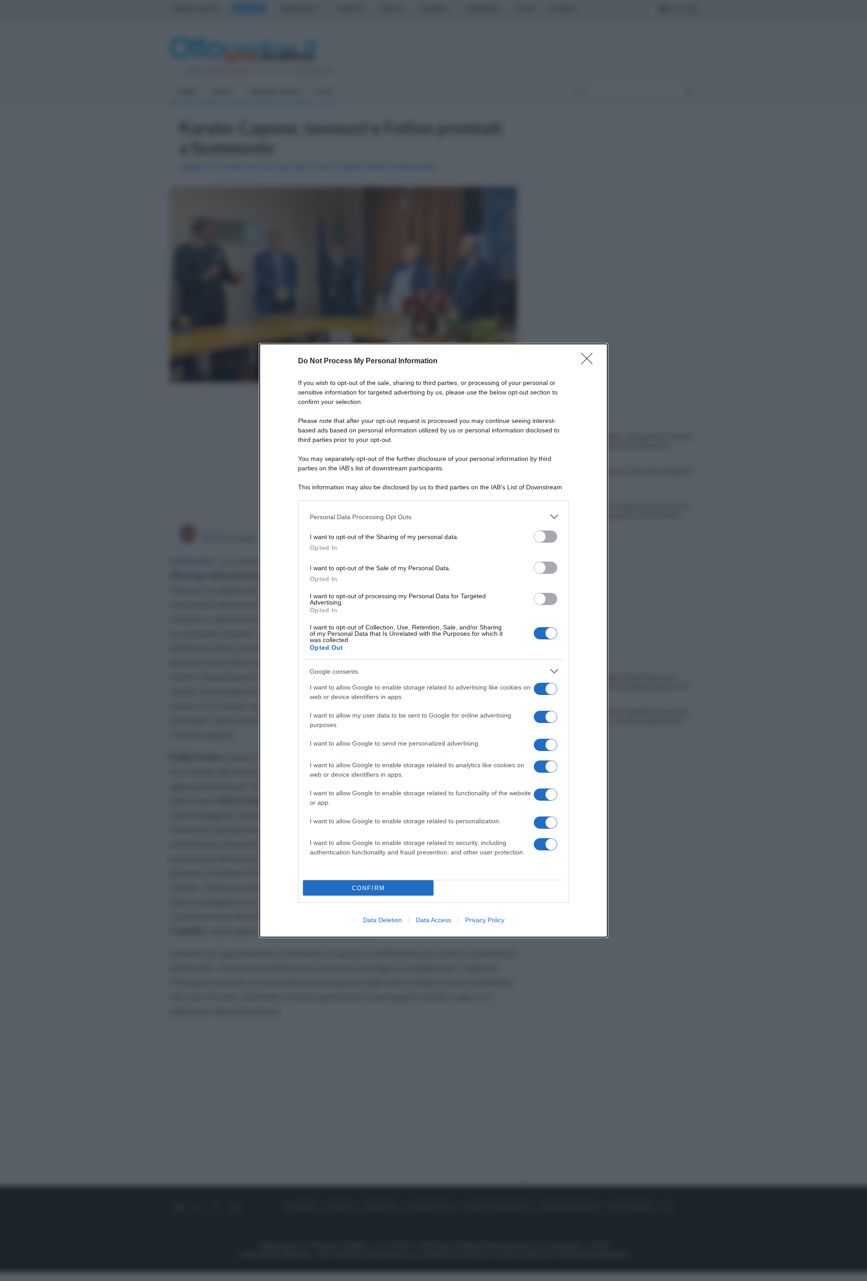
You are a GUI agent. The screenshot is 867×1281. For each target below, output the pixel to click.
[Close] (589, 361)
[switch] (545, 536)
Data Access (433, 920)
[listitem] (433, 516)
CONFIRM (368, 888)
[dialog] (433, 640)
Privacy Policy (484, 920)
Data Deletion (382, 920)
